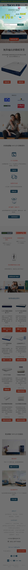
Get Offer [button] (20, 24)
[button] (26, 8)
